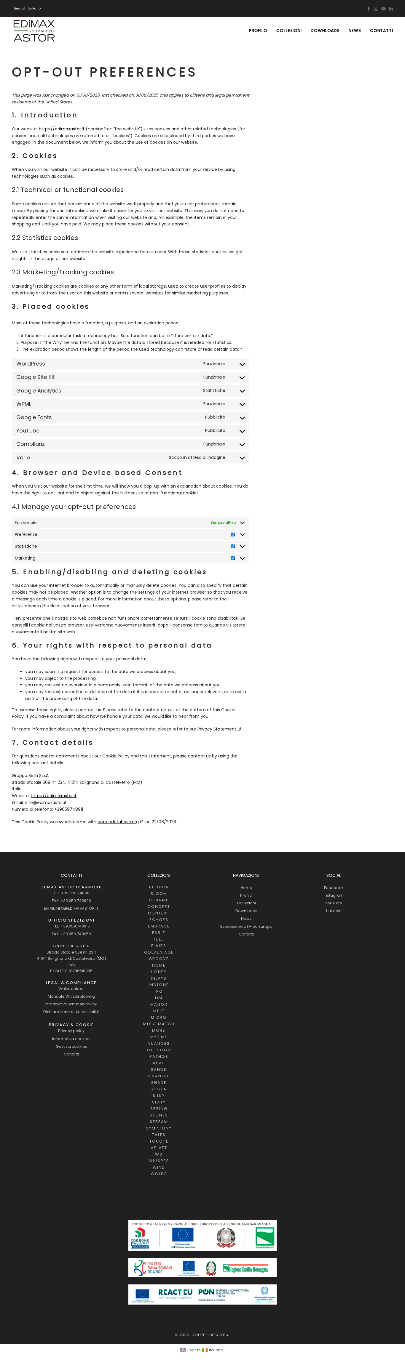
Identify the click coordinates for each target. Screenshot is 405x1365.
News (355, 30)
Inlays (159, 978)
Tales (159, 1134)
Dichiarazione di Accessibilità (71, 1011)
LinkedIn (334, 910)
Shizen (159, 1089)
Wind (159, 1167)
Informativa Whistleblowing (71, 1004)
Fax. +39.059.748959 (71, 933)
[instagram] (376, 8)
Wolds (159, 1173)
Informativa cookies (71, 1038)
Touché (158, 1141)
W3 (158, 1154)
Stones (159, 1115)
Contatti (381, 30)
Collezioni (246, 903)
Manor (159, 1004)
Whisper (159, 1160)
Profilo (258, 30)
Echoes (158, 919)
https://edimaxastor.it (61, 129)
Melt (159, 1010)
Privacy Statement (216, 729)
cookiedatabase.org (118, 822)
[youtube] (383, 8)
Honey (159, 971)
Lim (158, 997)
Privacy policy (71, 1030)
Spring (159, 1108)
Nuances (159, 1043)
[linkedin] (391, 8)
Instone (159, 984)
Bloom (159, 893)
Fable (158, 932)
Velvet (159, 1147)
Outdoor (159, 1049)
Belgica (159, 887)
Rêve (159, 1063)
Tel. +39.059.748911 (71, 892)
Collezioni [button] (289, 30)
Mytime (159, 1036)
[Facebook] (368, 8)
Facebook (334, 887)
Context (159, 913)
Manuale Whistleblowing (71, 996)
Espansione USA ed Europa (246, 926)
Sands (159, 1069)
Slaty (159, 1102)
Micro (159, 1017)
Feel (159, 939)
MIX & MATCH (159, 1023)
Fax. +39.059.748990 (71, 900)
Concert (159, 906)
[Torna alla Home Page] (34, 30)
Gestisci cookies (71, 1046)
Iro (159, 991)
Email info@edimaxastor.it (71, 908)
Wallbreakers (71, 988)
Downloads (325, 30)
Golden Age (159, 952)
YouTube (333, 903)
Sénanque (158, 1076)
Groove (159, 958)
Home (159, 965)
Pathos (158, 1056)
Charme (159, 900)
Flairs (158, 945)
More (158, 1030)
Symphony (159, 1128)
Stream (159, 1121)
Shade (159, 1082)
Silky (159, 1095)
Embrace (159, 926)
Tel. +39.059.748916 (71, 926)
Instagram (334, 895)
